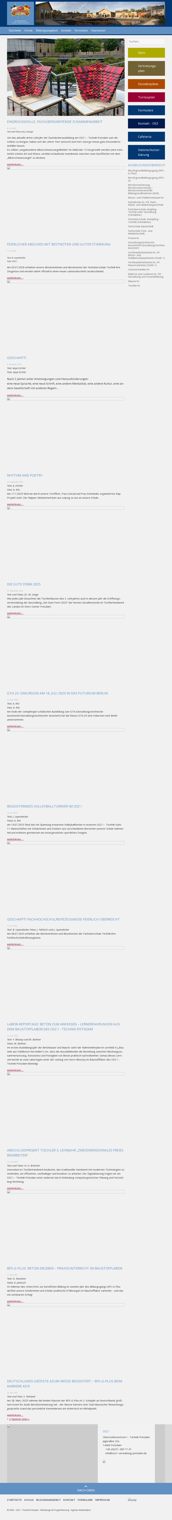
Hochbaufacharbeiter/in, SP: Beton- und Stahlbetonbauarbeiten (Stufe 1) (146, 255)
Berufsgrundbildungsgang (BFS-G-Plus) (146, 172)
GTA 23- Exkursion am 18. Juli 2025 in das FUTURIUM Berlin (57, 693)
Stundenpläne (148, 84)
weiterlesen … (15, 164)
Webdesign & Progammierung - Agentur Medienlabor (65, 1510)
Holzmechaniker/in (138, 269)
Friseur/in (133, 238)
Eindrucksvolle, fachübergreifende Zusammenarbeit (55, 121)
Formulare (81, 30)
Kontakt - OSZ (148, 123)
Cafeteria (144, 137)
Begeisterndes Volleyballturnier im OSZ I (44, 806)
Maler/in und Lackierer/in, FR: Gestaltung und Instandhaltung (145, 275)
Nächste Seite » (20, 1419)
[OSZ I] (20, 13)
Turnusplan (146, 97)
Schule (28, 30)
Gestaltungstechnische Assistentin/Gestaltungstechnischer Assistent (146, 245)
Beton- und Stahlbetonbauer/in (146, 197)
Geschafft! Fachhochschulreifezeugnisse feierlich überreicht (63, 919)
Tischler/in (134, 285)
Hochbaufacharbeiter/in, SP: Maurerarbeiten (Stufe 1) (144, 263)
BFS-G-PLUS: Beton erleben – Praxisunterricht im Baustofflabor (64, 1268)
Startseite (15, 30)
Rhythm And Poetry (24, 475)
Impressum (98, 30)
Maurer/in (133, 281)
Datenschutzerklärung (149, 152)
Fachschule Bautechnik (141, 226)
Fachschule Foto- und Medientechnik (140, 232)
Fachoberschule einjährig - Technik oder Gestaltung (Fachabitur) (143, 212)
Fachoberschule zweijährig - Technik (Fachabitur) (144, 220)
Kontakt (66, 30)
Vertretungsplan (147, 68)
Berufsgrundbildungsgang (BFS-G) (146, 179)
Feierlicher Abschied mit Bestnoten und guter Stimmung (59, 244)
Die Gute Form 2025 (23, 584)
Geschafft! (16, 358)
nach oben (86, 1490)
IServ (141, 53)
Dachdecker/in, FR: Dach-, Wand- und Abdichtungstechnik (145, 203)
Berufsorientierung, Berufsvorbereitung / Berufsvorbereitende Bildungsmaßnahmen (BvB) (143, 188)
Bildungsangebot (47, 30)
